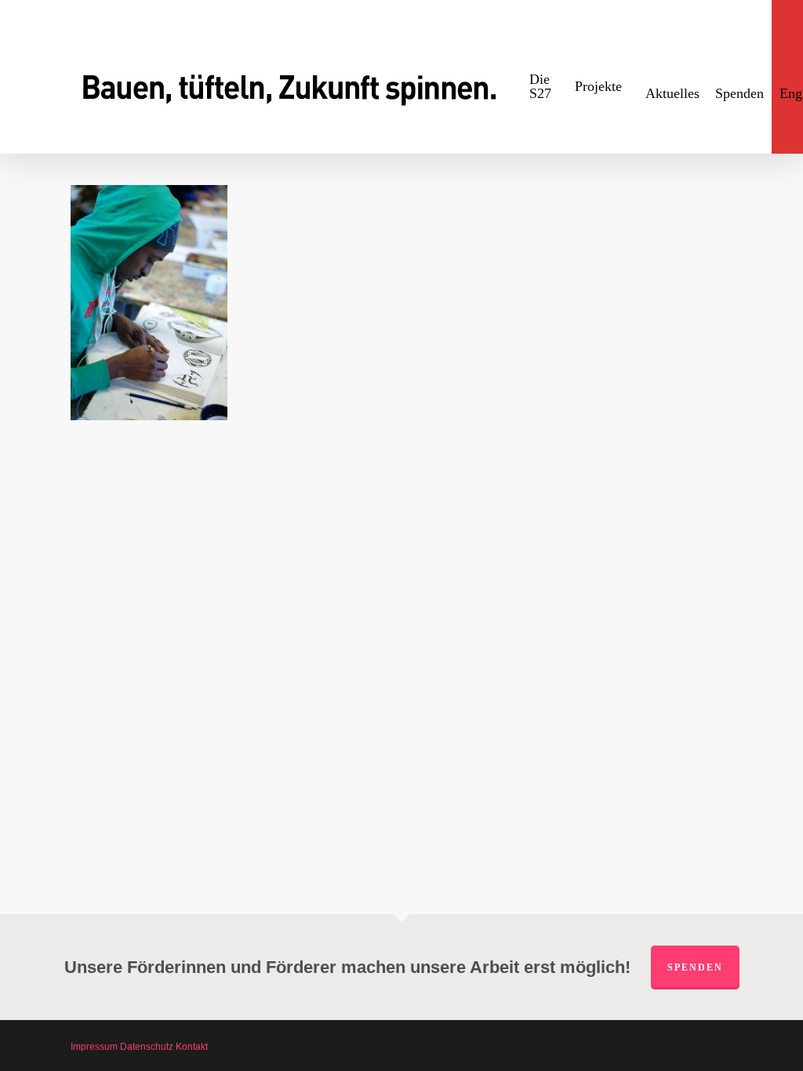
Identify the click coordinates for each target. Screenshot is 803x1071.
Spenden (695, 967)
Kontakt (192, 1046)
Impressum (94, 1046)
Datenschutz (146, 1046)
